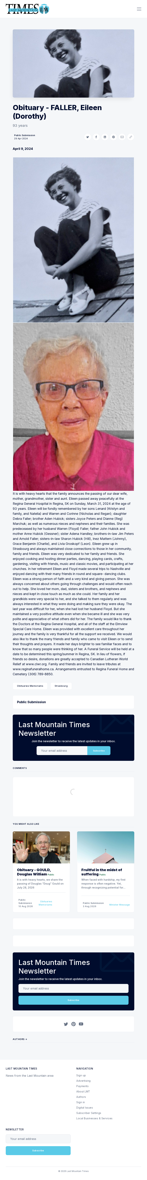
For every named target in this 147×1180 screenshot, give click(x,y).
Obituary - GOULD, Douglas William (34, 872)
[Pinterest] (73, 1024)
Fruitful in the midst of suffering (101, 872)
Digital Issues (84, 1107)
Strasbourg (61, 686)
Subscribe (99, 750)
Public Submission (24, 135)
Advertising (83, 1080)
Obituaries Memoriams (30, 686)
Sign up (81, 1075)
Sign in (80, 1102)
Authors (81, 1096)
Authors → (20, 1039)
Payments (82, 1086)
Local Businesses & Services (94, 1118)
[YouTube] (81, 1024)
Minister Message (119, 904)
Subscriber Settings (88, 1112)
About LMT (83, 1091)
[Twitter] (66, 1024)
